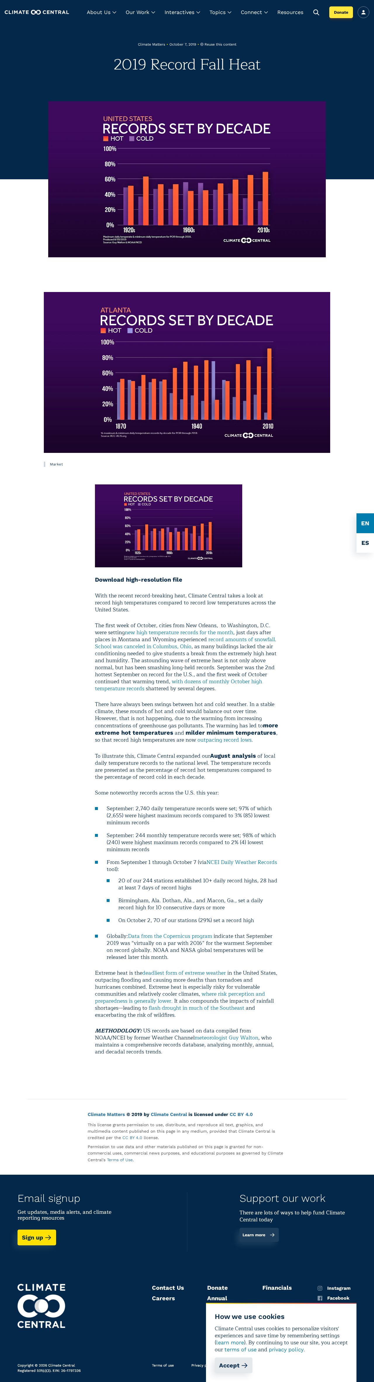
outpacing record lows (225, 740)
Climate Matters (106, 1114)
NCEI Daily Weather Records (242, 862)
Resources (290, 12)
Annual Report (217, 1302)
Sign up (32, 1237)
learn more (230, 1342)
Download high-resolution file (138, 579)
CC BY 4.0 (241, 1114)
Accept (229, 1365)
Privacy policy (203, 1365)
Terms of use (163, 1365)
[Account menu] (363, 12)
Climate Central (169, 1114)
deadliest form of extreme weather (184, 973)
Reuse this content (220, 44)
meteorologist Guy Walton (226, 1037)
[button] (101, 12)
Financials (277, 1287)
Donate (341, 12)
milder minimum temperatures (231, 732)
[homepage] (37, 12)
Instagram (339, 1288)
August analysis (233, 755)
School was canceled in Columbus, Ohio (143, 646)
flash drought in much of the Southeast (196, 1008)
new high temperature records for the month (179, 632)
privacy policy (286, 1349)
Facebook (338, 1298)
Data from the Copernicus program (170, 936)
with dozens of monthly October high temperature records (178, 685)
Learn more (254, 1234)
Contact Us (168, 1287)
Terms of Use (120, 1159)
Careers (163, 1298)
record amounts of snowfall (241, 639)
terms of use (240, 1349)
